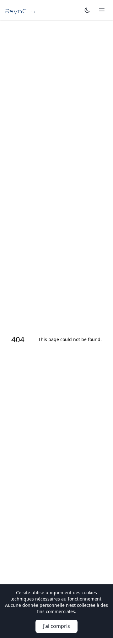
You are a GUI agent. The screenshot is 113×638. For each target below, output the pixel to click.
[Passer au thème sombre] (87, 10)
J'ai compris (56, 626)
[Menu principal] (101, 10)
